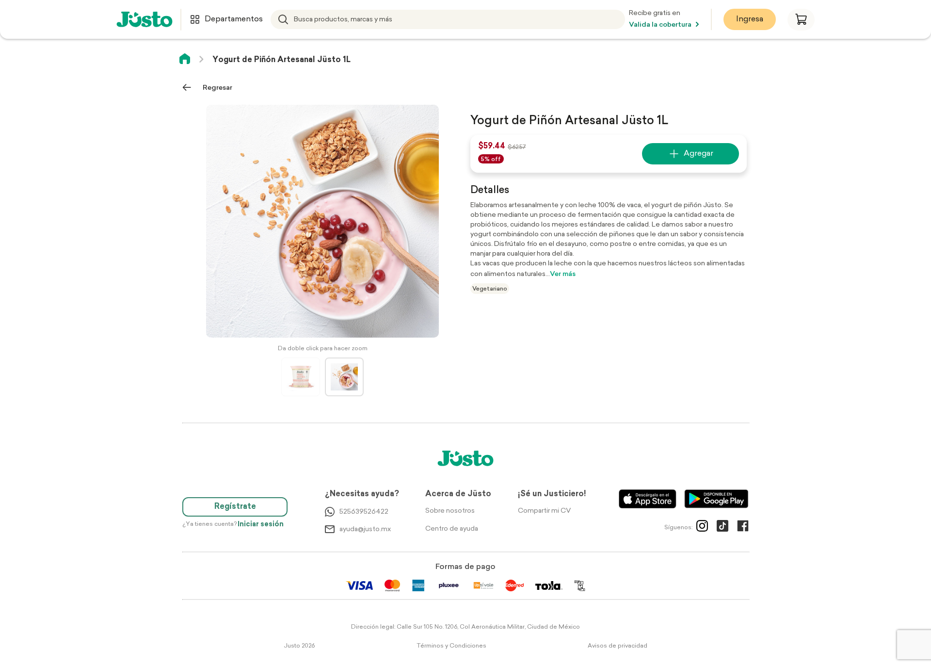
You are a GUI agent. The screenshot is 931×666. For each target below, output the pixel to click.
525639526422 (363, 512)
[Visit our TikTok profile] (722, 528)
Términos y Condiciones (451, 646)
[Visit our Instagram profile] (702, 528)
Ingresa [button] (749, 19)
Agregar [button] (698, 154)
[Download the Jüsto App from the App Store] (647, 498)
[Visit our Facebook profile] (743, 528)
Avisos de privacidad (617, 646)
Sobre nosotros (450, 511)
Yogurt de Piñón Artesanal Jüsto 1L (281, 60)
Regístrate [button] (235, 507)
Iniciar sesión (261, 524)
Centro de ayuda (451, 529)
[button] (801, 20)
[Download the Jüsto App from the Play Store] (716, 498)
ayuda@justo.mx (365, 529)
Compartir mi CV (544, 511)
